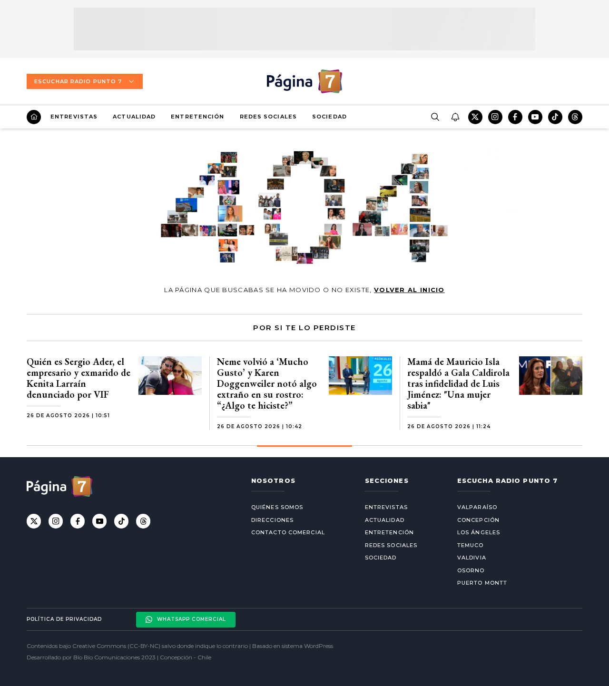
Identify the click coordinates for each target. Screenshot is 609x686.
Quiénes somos (277, 507)
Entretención (197, 116)
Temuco (470, 545)
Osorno (471, 570)
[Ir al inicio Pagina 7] (304, 81)
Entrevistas (74, 116)
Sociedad (329, 116)
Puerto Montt (482, 582)
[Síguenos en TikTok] (555, 117)
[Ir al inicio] (34, 117)
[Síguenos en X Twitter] (475, 117)
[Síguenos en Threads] (575, 117)
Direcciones (272, 520)
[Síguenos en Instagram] (495, 117)
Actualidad (134, 116)
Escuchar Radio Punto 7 (78, 81)
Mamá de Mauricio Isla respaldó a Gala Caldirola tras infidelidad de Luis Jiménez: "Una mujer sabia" (458, 383)
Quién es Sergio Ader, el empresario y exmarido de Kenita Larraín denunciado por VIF (78, 378)
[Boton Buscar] (435, 117)
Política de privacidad (64, 619)
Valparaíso (477, 507)
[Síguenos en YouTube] (535, 117)
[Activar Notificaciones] (455, 117)
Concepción (478, 520)
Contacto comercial (288, 532)
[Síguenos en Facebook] (515, 117)
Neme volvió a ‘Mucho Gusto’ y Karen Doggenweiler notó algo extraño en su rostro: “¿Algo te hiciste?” (267, 383)
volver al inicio (409, 290)
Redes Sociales (268, 116)
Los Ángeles (478, 532)
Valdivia (471, 557)
